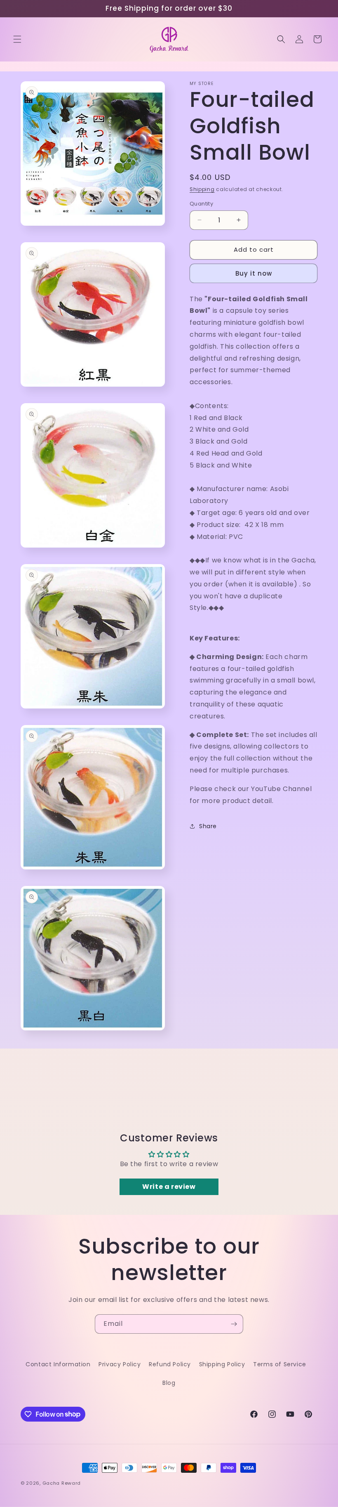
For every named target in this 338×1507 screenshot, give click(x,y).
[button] (17, 39)
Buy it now (253, 273)
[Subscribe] (234, 1324)
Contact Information (58, 1364)
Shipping (202, 189)
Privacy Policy (120, 1364)
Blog (168, 1383)
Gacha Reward (61, 1483)
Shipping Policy (222, 1364)
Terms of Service (279, 1364)
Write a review (168, 1186)
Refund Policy (170, 1364)
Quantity (201, 204)
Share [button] (208, 826)
